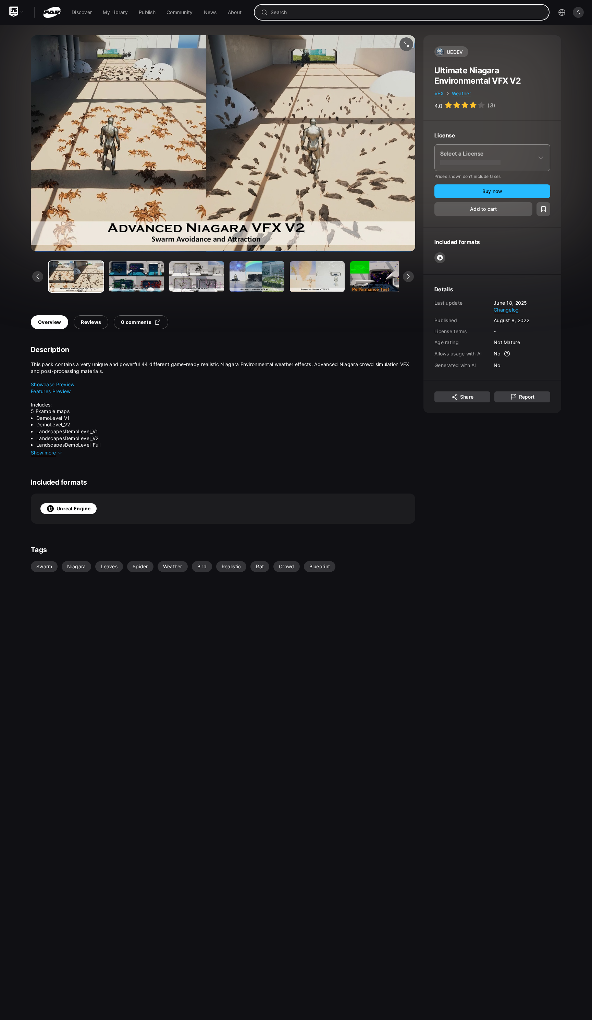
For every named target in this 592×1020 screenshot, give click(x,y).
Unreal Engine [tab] (74, 508)
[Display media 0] (76, 276)
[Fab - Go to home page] (52, 12)
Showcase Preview (52, 384)
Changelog (506, 309)
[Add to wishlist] (543, 209)
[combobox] (406, 12)
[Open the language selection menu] (561, 12)
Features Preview (51, 391)
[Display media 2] (196, 276)
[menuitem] (81, 12)
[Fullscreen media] (406, 44)
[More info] (507, 354)
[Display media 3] (257, 276)
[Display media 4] (317, 276)
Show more (43, 453)
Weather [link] (461, 93)
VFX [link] (439, 93)
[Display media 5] (377, 276)
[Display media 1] (136, 276)
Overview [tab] (49, 322)
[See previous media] (37, 276)
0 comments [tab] (136, 322)
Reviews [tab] (91, 322)
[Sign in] (578, 12)
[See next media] (408, 276)
